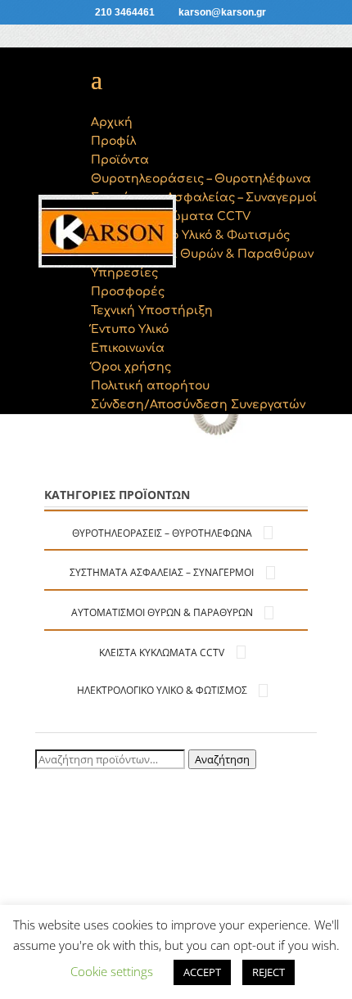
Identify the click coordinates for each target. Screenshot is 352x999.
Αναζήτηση (222, 759)
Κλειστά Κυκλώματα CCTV (161, 652)
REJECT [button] (268, 972)
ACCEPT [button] (202, 972)
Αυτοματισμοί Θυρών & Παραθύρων (162, 612)
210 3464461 (125, 12)
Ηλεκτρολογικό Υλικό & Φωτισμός (162, 690)
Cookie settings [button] (111, 971)
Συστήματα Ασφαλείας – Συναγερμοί (162, 572)
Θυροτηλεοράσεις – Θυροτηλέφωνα (162, 533)
